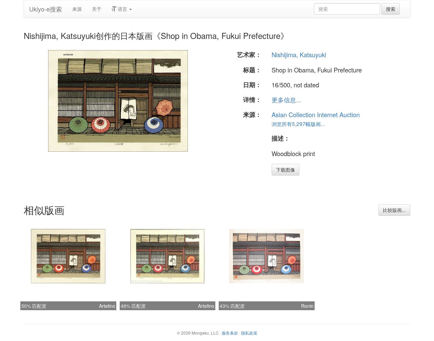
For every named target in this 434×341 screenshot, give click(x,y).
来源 (77, 8)
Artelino (107, 305)
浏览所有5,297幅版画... (298, 123)
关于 (96, 8)
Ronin (307, 305)
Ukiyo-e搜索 (45, 8)
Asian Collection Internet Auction (316, 114)
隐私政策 (249, 333)
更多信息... (286, 99)
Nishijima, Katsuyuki (299, 54)
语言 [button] (122, 8)
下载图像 (285, 169)
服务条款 (230, 333)
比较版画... (394, 210)
